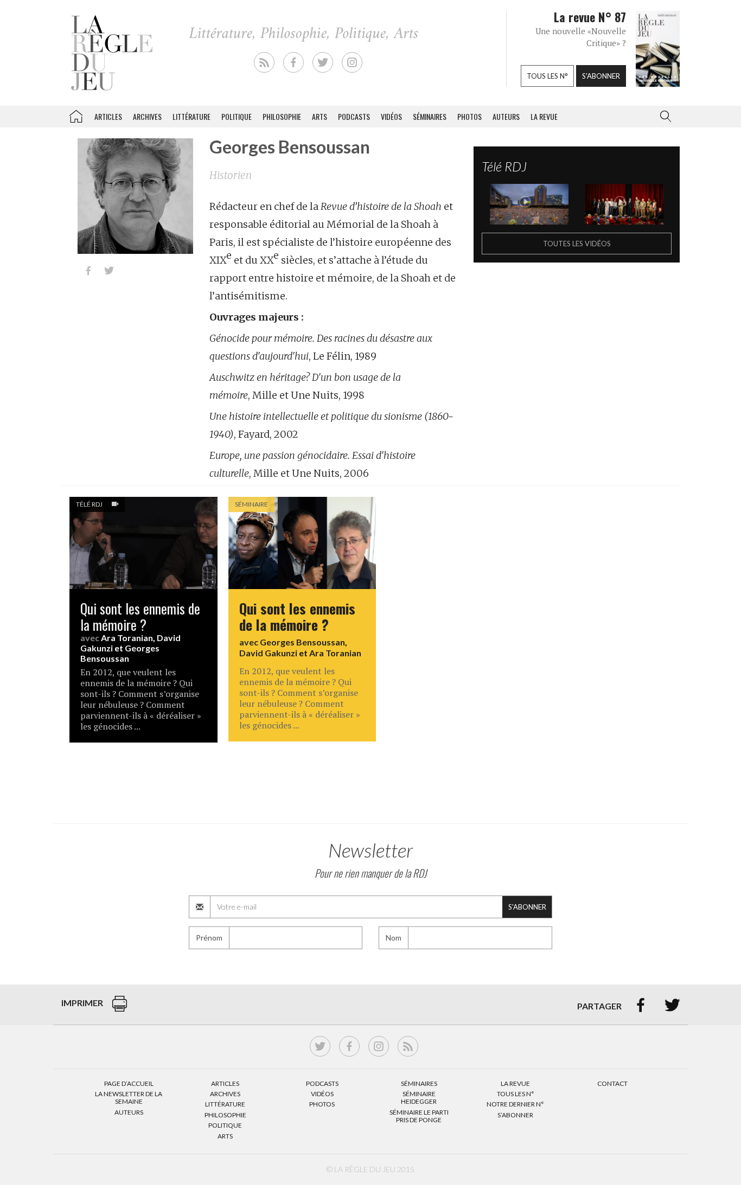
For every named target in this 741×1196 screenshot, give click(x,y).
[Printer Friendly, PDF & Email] (119, 1009)
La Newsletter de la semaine (128, 1097)
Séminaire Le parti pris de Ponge (419, 1116)
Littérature (191, 116)
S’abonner (515, 1115)
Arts (319, 116)
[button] (663, 116)
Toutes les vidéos (577, 243)
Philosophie (282, 116)
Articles (108, 116)
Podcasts (354, 116)
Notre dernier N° (515, 1104)
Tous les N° (515, 1094)
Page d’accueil (129, 1083)
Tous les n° (547, 76)
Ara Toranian (127, 637)
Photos (469, 116)
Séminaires (429, 116)
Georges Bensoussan (119, 653)
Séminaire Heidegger (419, 1097)
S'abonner (601, 76)
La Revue (515, 1083)
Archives (147, 116)
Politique (236, 116)
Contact (612, 1083)
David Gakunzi (268, 653)
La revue (544, 116)
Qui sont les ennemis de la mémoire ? (140, 616)
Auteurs (506, 116)
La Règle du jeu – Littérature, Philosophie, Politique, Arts (75, 114)
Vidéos (391, 116)
